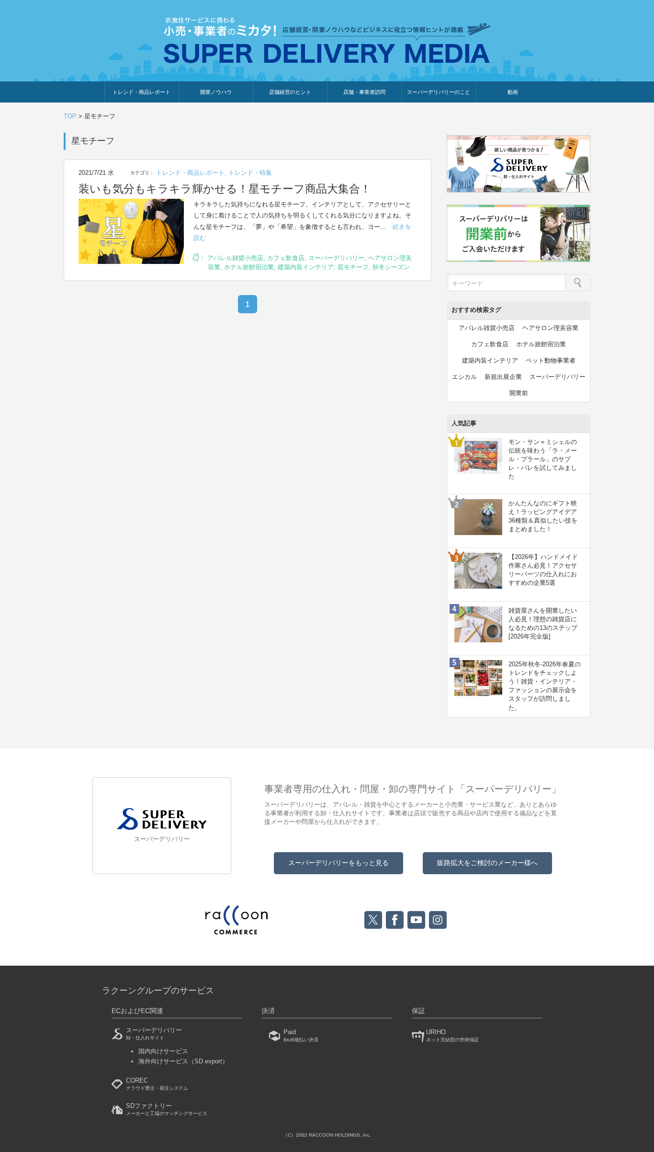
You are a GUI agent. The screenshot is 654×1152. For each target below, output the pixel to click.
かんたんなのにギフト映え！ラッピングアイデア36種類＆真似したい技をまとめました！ (542, 516)
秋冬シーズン (391, 267)
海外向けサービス (183, 1061)
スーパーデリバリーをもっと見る (338, 863)
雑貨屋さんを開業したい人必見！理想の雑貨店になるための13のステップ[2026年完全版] (542, 623)
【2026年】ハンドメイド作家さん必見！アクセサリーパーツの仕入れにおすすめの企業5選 (543, 570)
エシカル (464, 376)
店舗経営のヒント (290, 92)
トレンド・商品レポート (141, 92)
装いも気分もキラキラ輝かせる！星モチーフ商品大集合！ (225, 188)
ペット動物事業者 (550, 360)
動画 (512, 92)
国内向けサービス (163, 1051)
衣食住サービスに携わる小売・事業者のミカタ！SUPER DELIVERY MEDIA (327, 40)
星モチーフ (353, 267)
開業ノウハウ (216, 92)
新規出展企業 (503, 376)
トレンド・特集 (250, 172)
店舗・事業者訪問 (364, 92)
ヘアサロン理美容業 (550, 327)
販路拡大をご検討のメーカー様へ (487, 863)
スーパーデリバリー (336, 258)
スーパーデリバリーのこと (438, 92)
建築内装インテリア (306, 267)
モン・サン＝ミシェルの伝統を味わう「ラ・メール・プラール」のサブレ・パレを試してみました (542, 459)
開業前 (518, 393)
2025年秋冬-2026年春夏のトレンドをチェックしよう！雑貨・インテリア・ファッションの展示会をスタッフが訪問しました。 (544, 686)
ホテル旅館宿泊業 (249, 267)
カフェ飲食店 (285, 258)
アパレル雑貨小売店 (235, 258)
